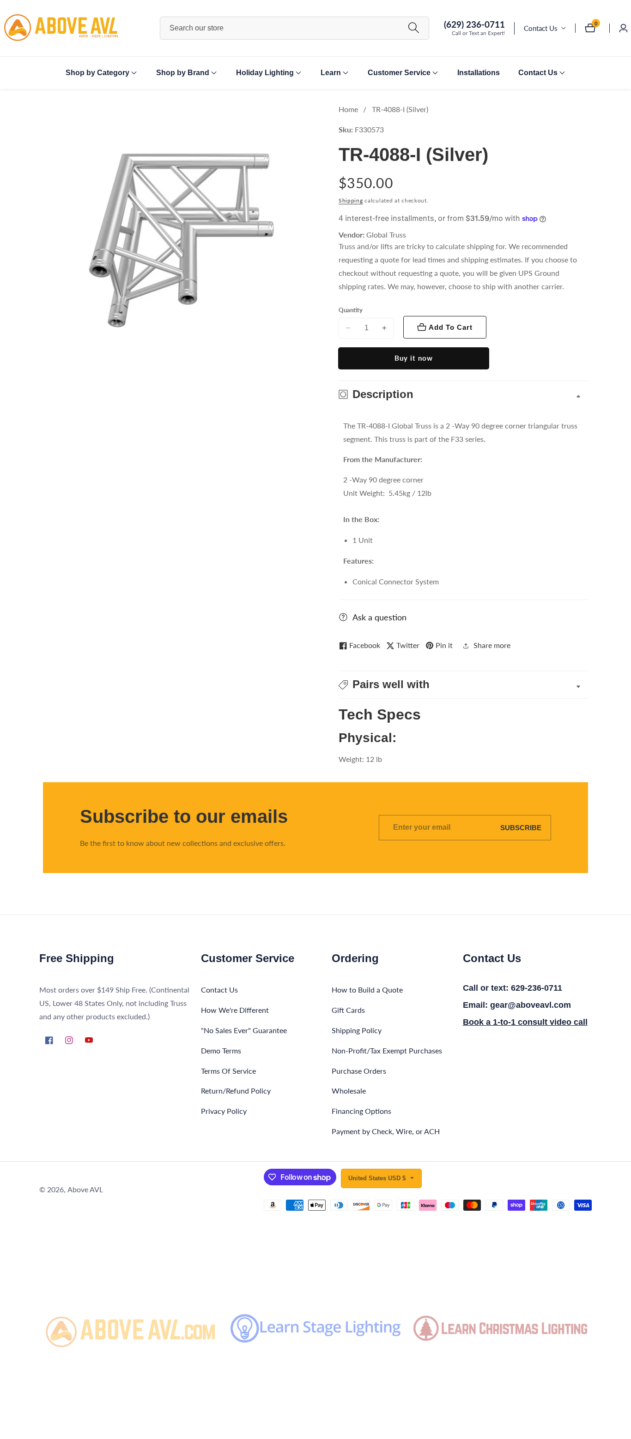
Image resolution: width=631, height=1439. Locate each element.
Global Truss (386, 234)
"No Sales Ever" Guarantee (244, 1030)
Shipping (351, 200)
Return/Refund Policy (236, 1090)
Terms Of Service (228, 1070)
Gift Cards (348, 1009)
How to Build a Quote (367, 989)
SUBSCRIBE (520, 828)
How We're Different (235, 1009)
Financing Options (361, 1110)
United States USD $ (377, 1178)
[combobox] (294, 28)
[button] (97, 73)
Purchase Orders (359, 1070)
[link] (130, 1328)
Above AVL (85, 1189)
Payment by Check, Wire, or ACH (386, 1131)
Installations (478, 73)
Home (348, 109)
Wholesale (349, 1090)
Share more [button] (491, 645)
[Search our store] (413, 28)
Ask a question (379, 617)
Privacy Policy (224, 1110)
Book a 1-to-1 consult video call (525, 1022)
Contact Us (541, 28)
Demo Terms (221, 1050)
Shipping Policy (357, 1030)
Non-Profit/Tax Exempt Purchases (387, 1050)
